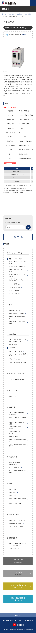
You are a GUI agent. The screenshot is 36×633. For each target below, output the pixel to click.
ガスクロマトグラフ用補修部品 (17, 267)
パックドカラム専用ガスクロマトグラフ (17, 262)
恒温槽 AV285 (12, 489)
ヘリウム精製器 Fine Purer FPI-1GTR (17, 471)
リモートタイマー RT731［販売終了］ (17, 355)
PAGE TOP (18, 616)
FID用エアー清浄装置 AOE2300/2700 (14, 463)
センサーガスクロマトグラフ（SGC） (17, 275)
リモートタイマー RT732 (15, 351)
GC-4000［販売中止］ (15, 284)
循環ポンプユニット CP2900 (16, 314)
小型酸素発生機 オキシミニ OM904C (16, 428)
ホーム (4, 14)
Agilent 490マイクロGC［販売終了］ (17, 322)
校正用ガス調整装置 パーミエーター (17, 440)
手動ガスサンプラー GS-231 (16, 527)
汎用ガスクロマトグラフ (15, 259)
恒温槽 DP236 (12, 492)
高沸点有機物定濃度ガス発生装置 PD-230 (17, 445)
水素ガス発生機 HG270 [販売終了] (17, 418)
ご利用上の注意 (28, 621)
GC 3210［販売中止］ (15, 290)
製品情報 (11, 14)
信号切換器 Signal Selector (16, 379)
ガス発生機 (28, 14)
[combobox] (18, 227)
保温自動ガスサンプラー (15, 523)
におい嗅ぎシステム (14, 345)
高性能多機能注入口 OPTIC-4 (17, 362)
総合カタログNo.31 (17, 35)
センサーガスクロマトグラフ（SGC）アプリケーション (17, 280)
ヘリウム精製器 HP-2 (14, 467)
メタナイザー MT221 (14, 359)
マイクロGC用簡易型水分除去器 (17, 317)
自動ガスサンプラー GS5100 (16, 520)
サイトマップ (18, 621)
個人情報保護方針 (8, 621)
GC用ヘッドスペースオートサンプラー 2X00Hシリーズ (17, 340)
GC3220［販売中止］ (14, 287)
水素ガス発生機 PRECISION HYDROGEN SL (16, 413)
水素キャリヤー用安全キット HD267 (17, 270)
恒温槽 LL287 (12, 495)
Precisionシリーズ (14, 436)
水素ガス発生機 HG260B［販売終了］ (17, 423)
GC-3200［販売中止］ (15, 293)
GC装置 (19, 14)
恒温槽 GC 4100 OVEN (15, 503)
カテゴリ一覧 (18, 237)
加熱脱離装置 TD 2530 (15, 548)
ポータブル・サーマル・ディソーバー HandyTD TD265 (17, 544)
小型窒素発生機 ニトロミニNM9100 (16, 432)
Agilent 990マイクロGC (15, 310)
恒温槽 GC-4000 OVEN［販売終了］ (17, 499)
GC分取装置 (12, 348)
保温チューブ (12, 396)
